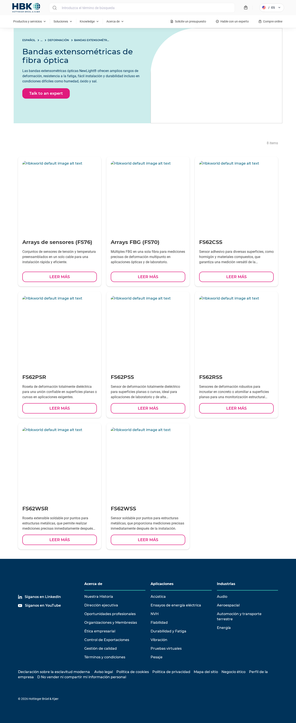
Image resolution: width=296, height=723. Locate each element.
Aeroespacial (228, 605)
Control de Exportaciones (106, 640)
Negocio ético (233, 672)
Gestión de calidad (100, 648)
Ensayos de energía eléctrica (176, 605)
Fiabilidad (159, 622)
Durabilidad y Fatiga (168, 631)
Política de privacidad (171, 672)
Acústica (158, 597)
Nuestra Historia (98, 597)
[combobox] (142, 8)
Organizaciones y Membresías (110, 622)
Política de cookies (132, 672)
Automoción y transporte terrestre (239, 616)
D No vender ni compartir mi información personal (81, 677)
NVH (155, 614)
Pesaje (157, 657)
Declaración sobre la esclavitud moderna (54, 672)
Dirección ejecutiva (101, 605)
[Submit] (54, 8)
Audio (222, 597)
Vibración (159, 640)
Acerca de (93, 584)
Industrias (226, 584)
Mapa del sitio (206, 672)
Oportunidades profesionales (110, 614)
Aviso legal (103, 672)
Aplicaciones (162, 584)
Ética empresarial (99, 631)
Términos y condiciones (104, 657)
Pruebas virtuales (166, 648)
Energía (224, 628)
